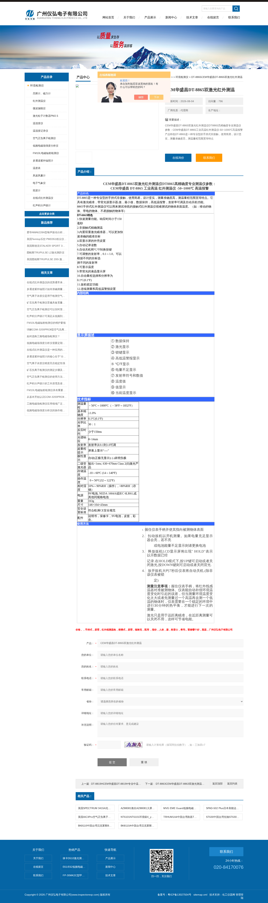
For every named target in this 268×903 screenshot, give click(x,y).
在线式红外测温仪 (43, 197)
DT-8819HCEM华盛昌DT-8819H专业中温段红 (117, 783)
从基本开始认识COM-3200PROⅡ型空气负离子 (47, 396)
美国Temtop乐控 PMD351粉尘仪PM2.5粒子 (47, 239)
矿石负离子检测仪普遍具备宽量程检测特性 (47, 302)
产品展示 (150, 17)
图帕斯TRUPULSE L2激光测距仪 (45, 252)
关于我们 (129, 17)
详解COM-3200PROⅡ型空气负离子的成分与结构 (47, 329)
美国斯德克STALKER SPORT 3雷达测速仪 (47, 245)
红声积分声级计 (42, 205)
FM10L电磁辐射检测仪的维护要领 (46, 322)
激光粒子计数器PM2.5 (45, 115)
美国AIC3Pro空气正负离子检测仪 (96, 816)
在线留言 (213, 17)
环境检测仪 (37, 85)
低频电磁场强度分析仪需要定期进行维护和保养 (47, 343)
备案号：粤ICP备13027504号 (174, 894)
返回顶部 (217, 783)
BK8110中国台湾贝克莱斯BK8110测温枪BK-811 (96, 825)
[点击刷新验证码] (133, 745)
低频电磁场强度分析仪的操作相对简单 (47, 410)
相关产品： (85, 796)
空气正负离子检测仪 (44, 138)
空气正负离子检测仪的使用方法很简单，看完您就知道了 (47, 376)
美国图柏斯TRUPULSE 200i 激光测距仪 (47, 259)
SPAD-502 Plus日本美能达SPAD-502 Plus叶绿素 (224, 808)
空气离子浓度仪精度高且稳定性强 (46, 363)
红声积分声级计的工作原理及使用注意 (47, 383)
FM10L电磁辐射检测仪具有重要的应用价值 (47, 390)
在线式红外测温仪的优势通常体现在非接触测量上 (47, 282)
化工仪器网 (228, 894)
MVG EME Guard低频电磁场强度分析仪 (181, 808)
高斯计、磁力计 (42, 93)
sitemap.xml (200, 894)
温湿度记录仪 (40, 130)
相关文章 (47, 272)
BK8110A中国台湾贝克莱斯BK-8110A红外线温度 (139, 825)
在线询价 (178, 157)
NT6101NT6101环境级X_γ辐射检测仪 (139, 816)
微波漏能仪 (39, 108)
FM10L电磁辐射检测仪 (46, 153)
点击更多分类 (47, 213)
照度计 (36, 190)
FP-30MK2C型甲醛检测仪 (75, 875)
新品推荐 (47, 222)
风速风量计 (39, 175)
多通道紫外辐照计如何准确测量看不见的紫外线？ (47, 289)
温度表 (36, 168)
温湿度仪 (38, 123)
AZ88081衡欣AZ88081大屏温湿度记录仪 (139, 808)
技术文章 (192, 17)
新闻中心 (171, 17)
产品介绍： (85, 171)
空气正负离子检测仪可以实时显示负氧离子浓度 (47, 309)
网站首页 (108, 17)
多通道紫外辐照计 (43, 160)
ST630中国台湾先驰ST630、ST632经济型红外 (224, 816)
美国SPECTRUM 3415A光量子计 (96, 808)
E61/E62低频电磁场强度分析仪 (75, 866)
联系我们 (234, 17)
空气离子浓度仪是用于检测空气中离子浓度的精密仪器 (47, 295)
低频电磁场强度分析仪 (45, 145)
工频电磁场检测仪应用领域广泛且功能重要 (47, 403)
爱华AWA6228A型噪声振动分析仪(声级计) (47, 232)
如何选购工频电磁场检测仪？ (43, 336)
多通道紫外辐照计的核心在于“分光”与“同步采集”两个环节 (47, 356)
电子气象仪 (39, 183)
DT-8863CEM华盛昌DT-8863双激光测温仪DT (182, 783)
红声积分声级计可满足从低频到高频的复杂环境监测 (47, 316)
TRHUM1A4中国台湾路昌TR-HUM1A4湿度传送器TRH (181, 816)
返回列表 (232, 783)
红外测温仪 (39, 100)
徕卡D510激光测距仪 (75, 858)
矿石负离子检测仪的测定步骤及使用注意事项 (47, 369)
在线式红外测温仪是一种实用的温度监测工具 (47, 349)
